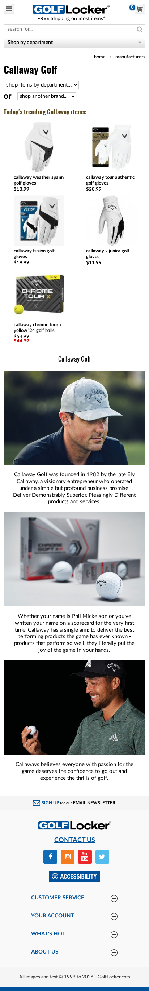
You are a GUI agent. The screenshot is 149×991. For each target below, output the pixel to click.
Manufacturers (130, 57)
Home (100, 57)
